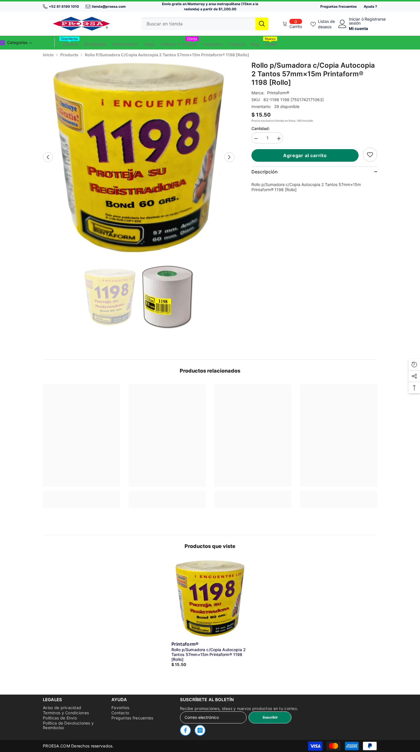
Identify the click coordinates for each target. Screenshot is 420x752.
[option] (139, 157)
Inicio (48, 54)
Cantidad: (260, 128)
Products (69, 54)
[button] (48, 157)
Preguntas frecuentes (338, 6)
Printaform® (278, 92)
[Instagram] (200, 730)
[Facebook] (185, 730)
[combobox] (198, 23)
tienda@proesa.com (109, 6)
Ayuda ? (370, 6)
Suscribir (270, 717)
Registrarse (375, 19)
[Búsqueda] (204, 23)
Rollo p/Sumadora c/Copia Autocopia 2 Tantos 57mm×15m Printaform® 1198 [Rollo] (208, 654)
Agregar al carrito (306, 155)
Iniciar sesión (355, 21)
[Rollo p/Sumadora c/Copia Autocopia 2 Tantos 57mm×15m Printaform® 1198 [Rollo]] (210, 598)
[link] (370, 154)
